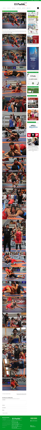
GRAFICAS (14, 29)
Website (3, 410)
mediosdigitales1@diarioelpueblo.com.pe (16, 428)
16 (5, 423)
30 (5, 425)
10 (6, 422)
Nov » (4, 427)
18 (7, 423)
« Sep (3, 427)
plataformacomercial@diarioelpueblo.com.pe (17, 424)
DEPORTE (11, 29)
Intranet (32, 418)
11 (7, 422)
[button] (14, 42)
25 (7, 424)
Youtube (32, 0)
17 (6, 423)
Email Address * (4, 407)
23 (5, 424)
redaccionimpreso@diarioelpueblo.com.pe (17, 426)
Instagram (31, 0)
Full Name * (3, 405)
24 (6, 424)
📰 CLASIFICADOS (33, 420)
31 (6, 425)
